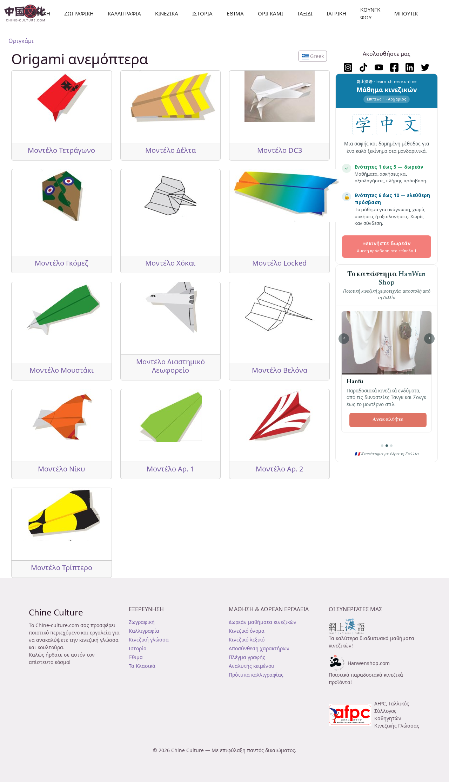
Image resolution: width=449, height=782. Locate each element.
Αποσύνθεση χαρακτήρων (259, 648)
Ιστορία (202, 13)
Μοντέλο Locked (279, 263)
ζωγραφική (79, 13)
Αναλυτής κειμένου (251, 666)
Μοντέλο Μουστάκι (61, 370)
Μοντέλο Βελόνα (279, 370)
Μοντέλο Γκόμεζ (61, 263)
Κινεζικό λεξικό (246, 639)
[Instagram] (348, 67)
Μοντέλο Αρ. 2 (279, 469)
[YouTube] (379, 67)
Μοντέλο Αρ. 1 (170, 469)
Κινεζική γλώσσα (149, 639)
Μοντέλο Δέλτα (170, 150)
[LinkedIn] (410, 67)
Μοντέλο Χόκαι (170, 263)
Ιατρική (336, 13)
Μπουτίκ (406, 13)
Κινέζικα (166, 13)
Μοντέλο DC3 (279, 150)
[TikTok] (363, 67)
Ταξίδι (305, 13)
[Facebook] (394, 67)
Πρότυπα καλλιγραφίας (256, 674)
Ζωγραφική (142, 622)
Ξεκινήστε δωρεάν (386, 246)
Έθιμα (235, 13)
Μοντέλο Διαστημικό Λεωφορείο (170, 366)
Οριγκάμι (270, 13)
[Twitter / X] (425, 67)
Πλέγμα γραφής (247, 657)
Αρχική (41, 13)
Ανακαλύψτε (388, 419)
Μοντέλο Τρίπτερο (61, 567)
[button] (313, 56)
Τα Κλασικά (142, 666)
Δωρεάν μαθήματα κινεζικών (262, 622)
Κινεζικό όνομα (246, 630)
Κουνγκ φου (370, 13)
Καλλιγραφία (124, 13)
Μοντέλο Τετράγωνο (61, 150)
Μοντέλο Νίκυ (61, 469)
